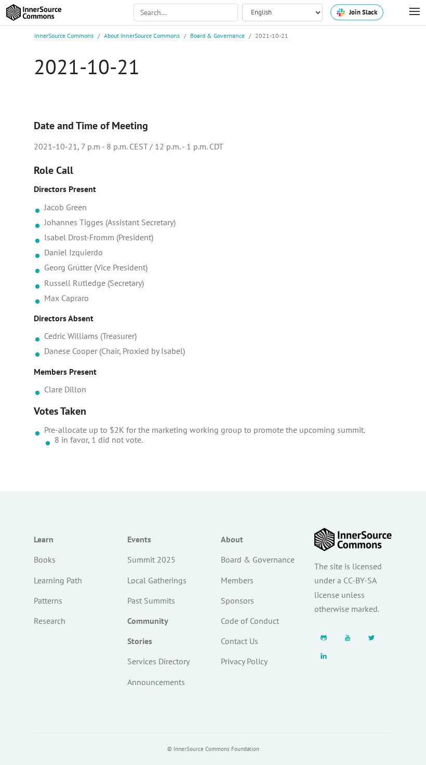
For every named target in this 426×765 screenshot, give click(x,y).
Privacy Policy (244, 661)
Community (147, 621)
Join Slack (363, 12)
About (232, 539)
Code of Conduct (250, 621)
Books (45, 559)
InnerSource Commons (64, 35)
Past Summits (151, 600)
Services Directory (158, 661)
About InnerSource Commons (142, 35)
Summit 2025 (151, 559)
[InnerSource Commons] (34, 12)
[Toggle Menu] (409, 12)
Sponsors (237, 600)
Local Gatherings (157, 580)
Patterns (48, 600)
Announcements (156, 682)
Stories (139, 641)
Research (49, 621)
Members (237, 580)
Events (139, 539)
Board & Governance (217, 35)
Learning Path (58, 580)
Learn (44, 539)
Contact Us (239, 641)
